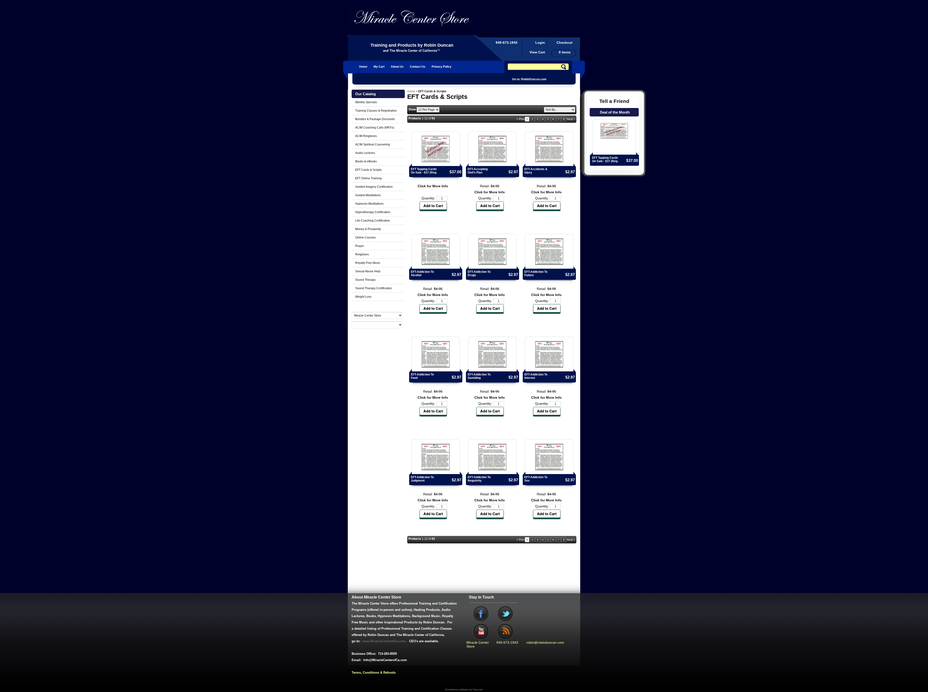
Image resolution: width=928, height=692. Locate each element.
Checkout (565, 42)
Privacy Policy (441, 66)
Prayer (359, 246)
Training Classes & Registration (376, 110)
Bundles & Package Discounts (375, 119)
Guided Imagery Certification (374, 186)
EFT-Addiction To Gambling (479, 376)
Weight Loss (363, 296)
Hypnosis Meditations (369, 203)
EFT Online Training (368, 178)
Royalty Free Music (367, 263)
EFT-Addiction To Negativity (479, 479)
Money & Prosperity (368, 229)
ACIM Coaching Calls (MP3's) (374, 127)
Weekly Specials (366, 102)
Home (363, 66)
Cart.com (478, 689)
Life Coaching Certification (372, 220)
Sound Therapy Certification (373, 288)
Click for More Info (433, 186)
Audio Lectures (365, 153)
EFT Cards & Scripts (368, 170)
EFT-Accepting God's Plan (478, 170)
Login (540, 42)
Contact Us (417, 66)
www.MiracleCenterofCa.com (383, 641)
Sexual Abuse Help (367, 271)
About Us (397, 66)
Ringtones (362, 254)
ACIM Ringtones (366, 136)
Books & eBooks (366, 161)
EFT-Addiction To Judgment (422, 479)
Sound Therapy (365, 279)
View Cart (537, 52)
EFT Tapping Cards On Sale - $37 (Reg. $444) (605, 161)
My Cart (379, 66)
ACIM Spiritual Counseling (372, 144)
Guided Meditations (368, 195)
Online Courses (365, 237)
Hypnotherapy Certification (372, 212)
